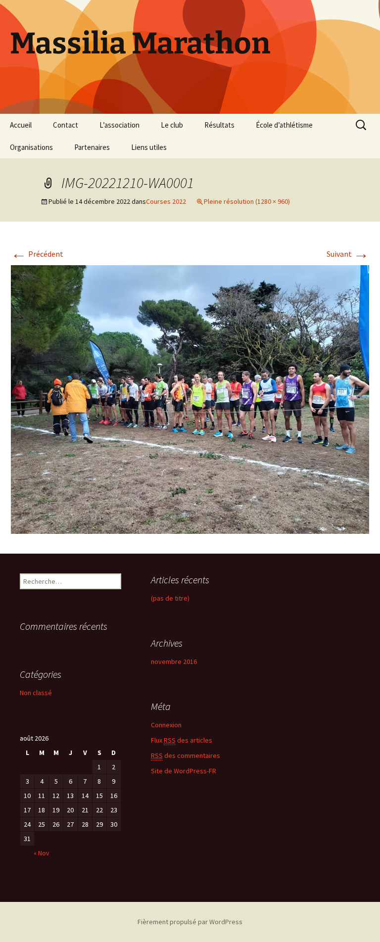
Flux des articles (181, 740)
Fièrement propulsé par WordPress (190, 921)
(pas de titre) (170, 598)
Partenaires (92, 147)
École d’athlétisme (284, 125)
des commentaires (185, 755)
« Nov (41, 852)
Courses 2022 (166, 201)
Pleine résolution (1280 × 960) (247, 201)
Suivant (348, 254)
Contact (65, 125)
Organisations (31, 147)
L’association (119, 125)
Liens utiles (149, 147)
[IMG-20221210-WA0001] (190, 398)
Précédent (37, 254)
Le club (172, 125)
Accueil (21, 125)
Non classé (36, 692)
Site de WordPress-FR (183, 770)
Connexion (166, 724)
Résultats (219, 125)
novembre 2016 (174, 661)
